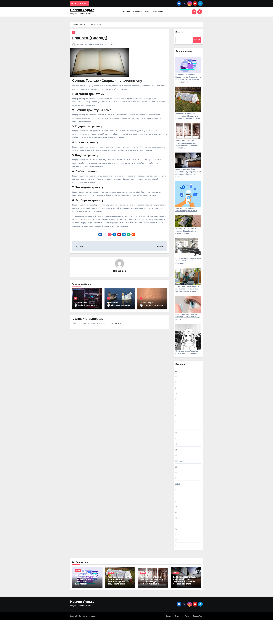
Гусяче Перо (113, 303)
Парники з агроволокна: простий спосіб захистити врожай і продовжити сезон (187, 116)
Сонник (137, 12)
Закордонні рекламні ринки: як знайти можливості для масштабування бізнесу (187, 289)
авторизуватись (114, 323)
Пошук (179, 32)
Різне (147, 12)
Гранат (80, 246)
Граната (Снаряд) (89, 38)
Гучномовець (80, 303)
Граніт (159, 246)
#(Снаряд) (106, 44)
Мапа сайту (158, 12)
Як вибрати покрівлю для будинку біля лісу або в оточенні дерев (186, 231)
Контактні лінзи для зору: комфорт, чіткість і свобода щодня (187, 317)
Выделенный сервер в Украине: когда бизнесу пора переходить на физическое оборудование (86, 579)
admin (81, 44)
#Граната (114, 44)
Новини (126, 12)
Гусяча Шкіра (146, 303)
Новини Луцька (82, 10)
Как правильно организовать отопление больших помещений (188, 261)
